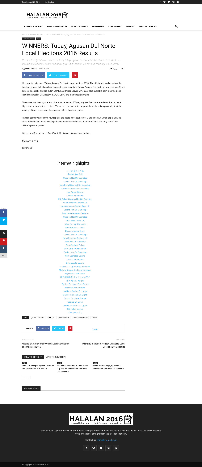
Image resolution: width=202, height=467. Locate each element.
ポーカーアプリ (75, 312)
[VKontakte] (173, 2)
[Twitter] (164, 2)
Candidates (114, 26)
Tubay (94, 318)
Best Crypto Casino (75, 263)
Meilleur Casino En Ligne (75, 291)
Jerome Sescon (30, 68)
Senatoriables (79, 26)
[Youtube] (178, 2)
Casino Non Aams (75, 195)
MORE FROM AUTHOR (56, 357)
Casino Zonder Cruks (75, 231)
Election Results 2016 (81, 318)
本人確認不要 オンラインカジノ (75, 277)
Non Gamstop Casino (75, 227)
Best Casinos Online (75, 245)
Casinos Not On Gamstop (75, 178)
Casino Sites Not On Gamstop (75, 188)
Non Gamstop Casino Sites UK (75, 206)
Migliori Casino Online (75, 287)
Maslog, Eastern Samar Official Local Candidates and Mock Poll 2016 (46, 345)
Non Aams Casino (75, 192)
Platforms (98, 26)
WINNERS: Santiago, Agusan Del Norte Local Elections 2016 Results (103, 345)
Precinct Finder (148, 26)
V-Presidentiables (57, 26)
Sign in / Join (49, 2)
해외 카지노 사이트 (75, 280)
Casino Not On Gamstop (75, 181)
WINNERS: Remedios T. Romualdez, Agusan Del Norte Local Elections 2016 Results (72, 369)
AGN (38, 39)
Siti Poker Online (75, 309)
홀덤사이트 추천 (75, 174)
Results (130, 26)
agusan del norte (37, 318)
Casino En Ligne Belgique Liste (75, 266)
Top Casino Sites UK (75, 220)
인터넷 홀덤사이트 (75, 171)
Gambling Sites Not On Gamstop (75, 185)
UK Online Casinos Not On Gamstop (75, 199)
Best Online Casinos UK (75, 249)
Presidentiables (33, 26)
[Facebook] (160, 2)
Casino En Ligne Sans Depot (75, 284)
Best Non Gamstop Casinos (75, 213)
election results (63, 318)
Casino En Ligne (75, 302)
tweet (95, 329)
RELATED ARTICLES (33, 357)
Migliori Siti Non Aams (75, 273)
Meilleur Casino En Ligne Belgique (75, 270)
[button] (176, 26)
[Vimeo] (169, 2)
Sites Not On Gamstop (75, 224)
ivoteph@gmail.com (107, 440)
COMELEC (50, 318)
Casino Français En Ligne (75, 295)
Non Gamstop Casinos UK (75, 202)
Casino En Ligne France (75, 298)
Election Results (28, 39)
